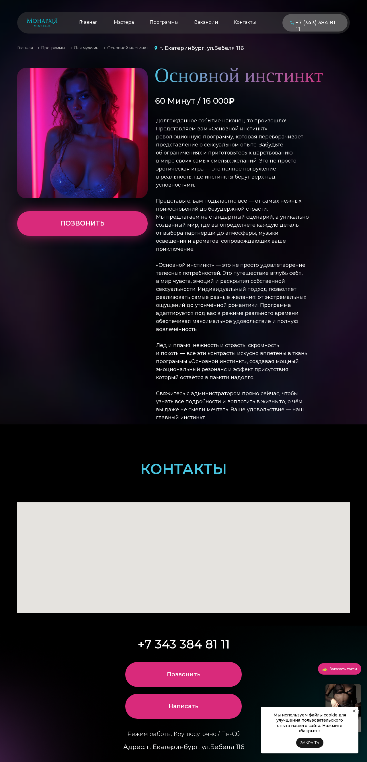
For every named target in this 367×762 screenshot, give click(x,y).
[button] (183, 706)
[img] (42, 22)
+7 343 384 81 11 (184, 644)
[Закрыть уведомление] (354, 711)
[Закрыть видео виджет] (360, 685)
